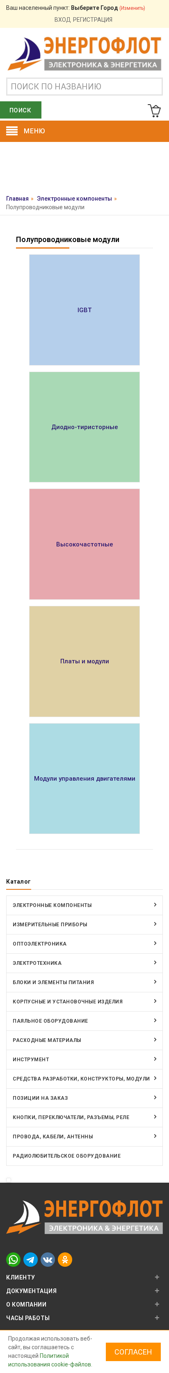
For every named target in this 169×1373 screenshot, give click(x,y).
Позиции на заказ (40, 1098)
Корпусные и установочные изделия (68, 1002)
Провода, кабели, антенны (53, 1137)
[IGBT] (85, 310)
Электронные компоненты (74, 198)
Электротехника (37, 963)
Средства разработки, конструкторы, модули (81, 1079)
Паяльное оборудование (50, 1021)
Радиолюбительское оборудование (67, 1156)
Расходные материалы (47, 1040)
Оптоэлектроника (40, 944)
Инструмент (31, 1059)
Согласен (133, 1352)
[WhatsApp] (13, 1259)
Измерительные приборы (50, 925)
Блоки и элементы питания (53, 982)
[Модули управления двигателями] (85, 779)
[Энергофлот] (84, 53)
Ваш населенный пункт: (75, 8)
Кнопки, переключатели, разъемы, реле (71, 1117)
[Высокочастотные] (85, 544)
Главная (17, 198)
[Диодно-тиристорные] (85, 427)
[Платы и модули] (85, 661)
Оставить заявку (84, 170)
